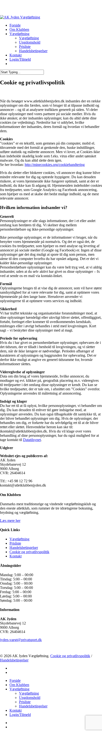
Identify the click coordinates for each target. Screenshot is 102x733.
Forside (15, 680)
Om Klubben (19, 685)
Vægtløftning (19, 539)
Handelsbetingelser (23, 548)
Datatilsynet (32, 440)
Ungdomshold (29, 698)
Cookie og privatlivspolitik (29, 552)
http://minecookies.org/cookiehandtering (55, 165)
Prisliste (15, 543)
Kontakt (15, 556)
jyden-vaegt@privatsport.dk (21, 640)
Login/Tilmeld (20, 715)
